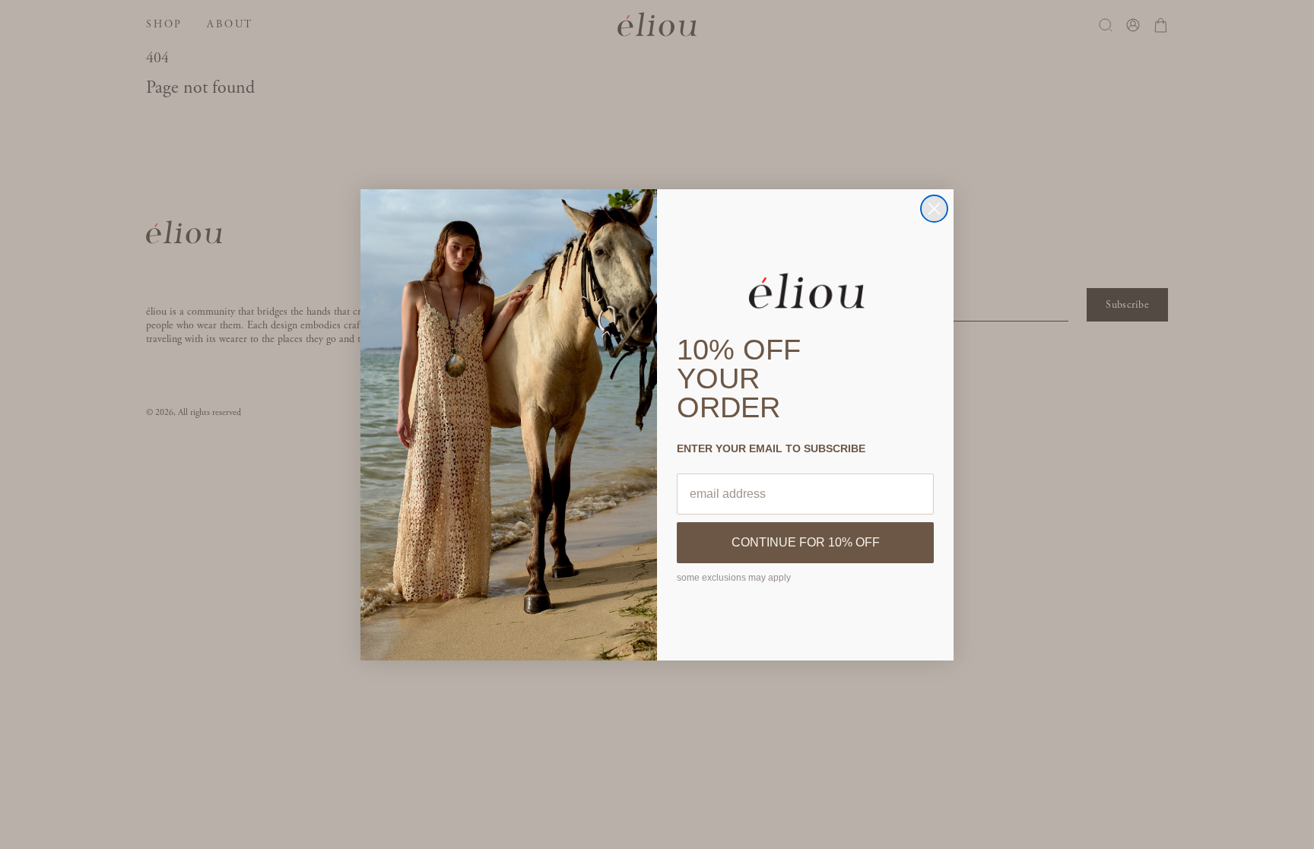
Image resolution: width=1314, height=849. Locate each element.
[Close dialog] (934, 208)
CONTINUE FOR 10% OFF (806, 542)
